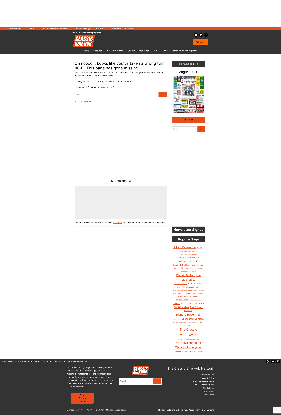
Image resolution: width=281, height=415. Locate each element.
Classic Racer (195, 283)
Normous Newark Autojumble (189, 304)
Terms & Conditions (205, 410)
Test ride (188, 325)
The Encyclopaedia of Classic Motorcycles (188, 345)
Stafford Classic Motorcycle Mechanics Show (185, 322)
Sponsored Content (192, 318)
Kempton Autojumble (197, 293)
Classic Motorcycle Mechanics (188, 277)
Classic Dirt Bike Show (196, 268)
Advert (121, 188)
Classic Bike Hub (180, 265)
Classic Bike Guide (188, 261)
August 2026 (188, 72)
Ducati (179, 287)
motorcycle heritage (195, 300)
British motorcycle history (186, 257)
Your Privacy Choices (82, 398)
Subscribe (200, 42)
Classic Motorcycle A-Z (100, 81)
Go (201, 129)
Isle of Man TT (178, 293)
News (176, 303)
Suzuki (202, 322)
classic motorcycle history (188, 271)
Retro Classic (188, 311)
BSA (197, 257)
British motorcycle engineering (188, 254)
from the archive (188, 287)
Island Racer (200, 290)
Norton (201, 304)
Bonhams (200, 248)
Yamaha (199, 351)
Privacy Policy (187, 410)
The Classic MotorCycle (188, 332)
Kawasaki (188, 293)
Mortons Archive (182, 300)
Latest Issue (183, 296)
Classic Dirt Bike (181, 268)
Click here (117, 222)
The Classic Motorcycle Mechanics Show (188, 339)
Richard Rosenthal (188, 314)
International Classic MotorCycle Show (184, 290)
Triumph (177, 351)
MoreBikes (193, 296)
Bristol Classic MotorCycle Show (188, 251)
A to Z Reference (184, 247)
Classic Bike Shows (197, 265)
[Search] (163, 94)
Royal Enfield (176, 319)
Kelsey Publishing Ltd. (169, 410)
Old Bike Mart (181, 307)
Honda (197, 287)
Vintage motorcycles (189, 351)
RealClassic (196, 307)
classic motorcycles (180, 284)
